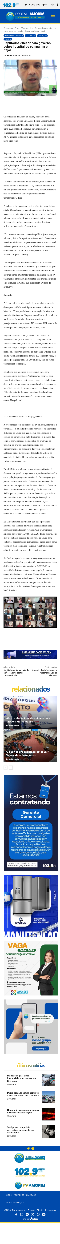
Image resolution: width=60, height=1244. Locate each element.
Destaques (42, 35)
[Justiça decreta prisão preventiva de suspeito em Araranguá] (48, 1131)
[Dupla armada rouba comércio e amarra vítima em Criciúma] (48, 1097)
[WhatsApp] (39, 103)
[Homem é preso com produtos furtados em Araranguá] (48, 1114)
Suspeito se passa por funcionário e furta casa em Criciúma (21, 1078)
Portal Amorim (13, 55)
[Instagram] (21, 1214)
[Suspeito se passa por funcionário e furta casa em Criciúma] (48, 1080)
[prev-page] (6, 768)
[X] (24, 103)
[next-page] (11, 768)
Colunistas (8, 28)
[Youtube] (44, 1214)
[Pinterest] (31, 103)
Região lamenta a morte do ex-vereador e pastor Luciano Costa (16, 672)
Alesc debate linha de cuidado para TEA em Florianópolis (28, 720)
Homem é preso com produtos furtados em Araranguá (23, 1111)
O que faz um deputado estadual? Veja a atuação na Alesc (27, 753)
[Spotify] (27, 1214)
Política (7, 39)
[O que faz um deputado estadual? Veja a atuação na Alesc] (30, 745)
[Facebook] (17, 103)
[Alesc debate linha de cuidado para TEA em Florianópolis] (30, 712)
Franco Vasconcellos (24, 28)
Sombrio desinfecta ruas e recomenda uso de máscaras (44, 672)
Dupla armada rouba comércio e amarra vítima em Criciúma (23, 1094)
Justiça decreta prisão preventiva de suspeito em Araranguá (20, 1130)
